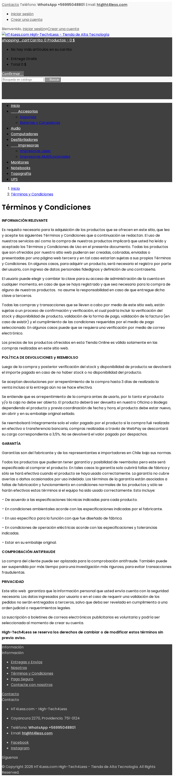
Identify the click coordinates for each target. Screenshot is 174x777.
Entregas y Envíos (26, 662)
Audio (16, 128)
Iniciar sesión (22, 14)
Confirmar (13, 73)
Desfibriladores (24, 139)
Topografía (21, 173)
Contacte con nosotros (32, 684)
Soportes (28, 117)
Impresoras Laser (35, 151)
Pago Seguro (22, 679)
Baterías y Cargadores (40, 122)
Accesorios (24, 111)
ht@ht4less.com (112, 4)
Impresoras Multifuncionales (45, 156)
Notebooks (20, 168)
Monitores (20, 162)
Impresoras (25, 145)
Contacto (10, 4)
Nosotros (19, 667)
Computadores (24, 134)
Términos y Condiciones (32, 673)
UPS (14, 179)
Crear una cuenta (26, 19)
